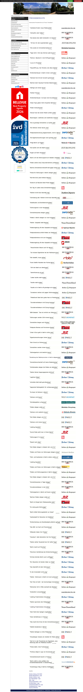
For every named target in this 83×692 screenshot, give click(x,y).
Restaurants (14, 28)
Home (13, 15)
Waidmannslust (15, 83)
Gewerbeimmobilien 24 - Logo (36, 684)
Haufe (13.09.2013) (33, 687)
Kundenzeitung (15, 60)
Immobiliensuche (15, 47)
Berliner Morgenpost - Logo (35, 675)
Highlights (14, 61)
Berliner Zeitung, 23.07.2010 (35, 674)
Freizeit (13, 35)
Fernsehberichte (15, 54)
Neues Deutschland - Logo (35, 681)
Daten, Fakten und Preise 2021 (18, 44)
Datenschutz (14, 67)
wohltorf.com (15, 76)
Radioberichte (15, 58)
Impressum (14, 70)
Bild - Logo (31, 680)
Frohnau (13, 77)
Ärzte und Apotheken (16, 26)
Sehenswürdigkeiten (16, 37)
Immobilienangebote (16, 42)
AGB (12, 69)
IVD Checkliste (15, 49)
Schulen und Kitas (16, 24)
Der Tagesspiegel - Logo (34, 678)
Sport (13, 31)
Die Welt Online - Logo (34, 683)
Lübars (13, 81)
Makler (13, 63)
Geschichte (14, 21)
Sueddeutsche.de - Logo (35, 686)
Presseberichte (17, 15)
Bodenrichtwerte (16, 33)
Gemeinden (14, 22)
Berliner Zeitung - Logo (34, 677)
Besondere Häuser (16, 30)
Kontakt (13, 65)
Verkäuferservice (16, 45)
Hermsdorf (14, 79)
